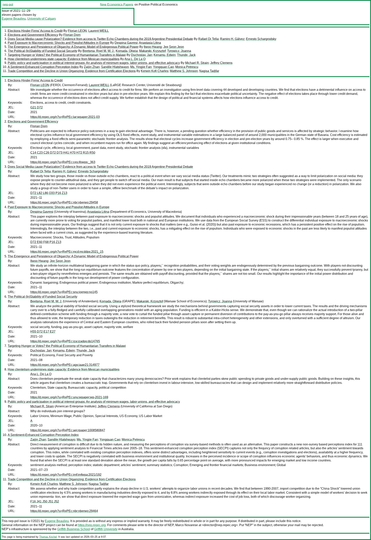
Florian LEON (77, 30)
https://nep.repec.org (92, 525)
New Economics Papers (116, 4)
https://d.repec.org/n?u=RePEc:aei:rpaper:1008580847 (67, 430)
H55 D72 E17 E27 (42, 331)
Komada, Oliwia (127, 51)
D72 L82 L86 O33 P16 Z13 (48, 193)
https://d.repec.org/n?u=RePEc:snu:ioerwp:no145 (64, 292)
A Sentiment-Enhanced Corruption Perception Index (43, 67)
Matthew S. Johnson (184, 71)
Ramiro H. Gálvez (232, 39)
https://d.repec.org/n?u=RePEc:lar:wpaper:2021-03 (65, 117)
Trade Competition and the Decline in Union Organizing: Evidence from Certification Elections (72, 71)
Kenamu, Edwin (164, 55)
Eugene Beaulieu (14, 18)
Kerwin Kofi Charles (154, 71)
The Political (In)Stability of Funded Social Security (42, 51)
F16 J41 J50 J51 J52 (44, 501)
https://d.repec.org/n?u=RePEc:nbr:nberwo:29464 (64, 511)
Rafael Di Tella (208, 39)
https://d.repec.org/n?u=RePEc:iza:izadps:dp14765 (65, 341)
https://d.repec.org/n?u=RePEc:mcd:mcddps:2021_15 (66, 251)
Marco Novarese (186, 525)
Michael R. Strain (197, 62)
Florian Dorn (72, 34)
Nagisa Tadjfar (209, 71)
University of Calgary (41, 18)
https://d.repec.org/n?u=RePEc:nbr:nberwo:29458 (64, 202)
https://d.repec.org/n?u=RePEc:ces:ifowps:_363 (62, 162)
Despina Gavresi (126, 42)
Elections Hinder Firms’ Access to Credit (35, 30)
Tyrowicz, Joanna (179, 51)
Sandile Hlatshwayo (115, 67)
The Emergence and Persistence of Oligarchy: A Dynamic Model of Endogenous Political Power (73, 46)
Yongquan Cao (163, 67)
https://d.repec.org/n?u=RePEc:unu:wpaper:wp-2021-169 (69, 397)
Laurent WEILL (98, 30)
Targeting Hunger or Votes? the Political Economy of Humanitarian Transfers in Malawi (67, 55)
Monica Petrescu (186, 67)
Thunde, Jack (186, 55)
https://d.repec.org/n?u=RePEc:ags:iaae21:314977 (65, 364)
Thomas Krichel (48, 536)
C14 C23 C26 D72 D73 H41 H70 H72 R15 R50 (62, 152)
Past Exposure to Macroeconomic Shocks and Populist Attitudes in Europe (58, 42)
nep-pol (8, 4)
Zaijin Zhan (92, 67)
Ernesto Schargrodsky (261, 39)
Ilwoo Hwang (153, 46)
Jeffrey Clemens (221, 62)
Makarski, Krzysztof (152, 51)
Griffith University (105, 529)
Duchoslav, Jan (141, 55)
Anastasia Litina (150, 42)
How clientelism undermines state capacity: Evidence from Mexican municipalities (63, 59)
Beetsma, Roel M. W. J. (98, 51)
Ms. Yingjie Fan (140, 67)
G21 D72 (36, 107)
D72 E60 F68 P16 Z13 (45, 242)
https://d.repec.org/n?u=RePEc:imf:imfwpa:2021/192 (65, 474)
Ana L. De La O (135, 59)
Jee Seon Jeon (173, 46)
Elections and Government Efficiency (33, 34)
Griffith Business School (73, 529)
